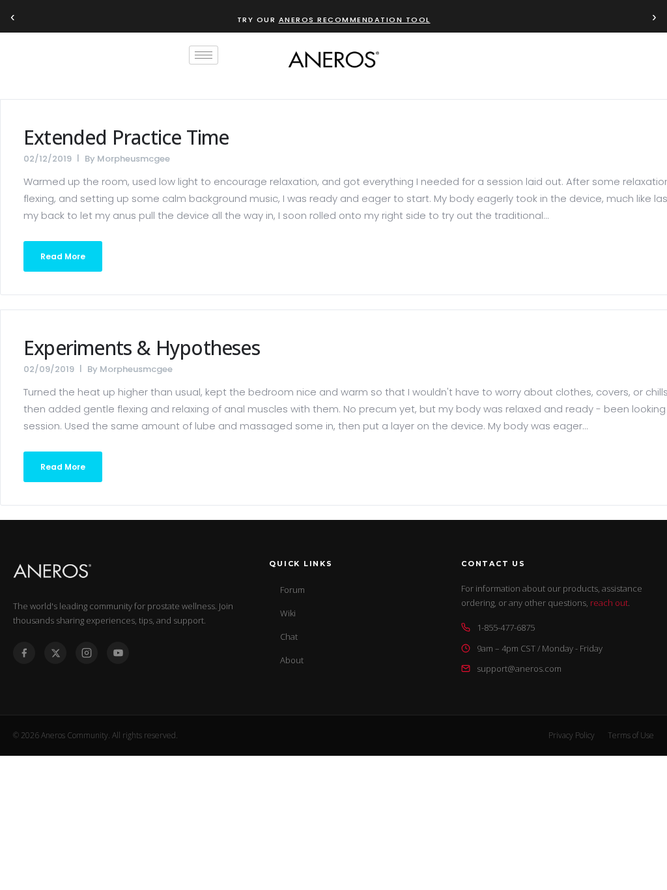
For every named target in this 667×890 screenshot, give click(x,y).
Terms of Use (631, 735)
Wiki (288, 613)
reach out (609, 603)
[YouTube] (118, 653)
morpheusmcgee (133, 158)
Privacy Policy (571, 735)
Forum (292, 590)
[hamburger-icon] (203, 55)
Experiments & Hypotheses (141, 347)
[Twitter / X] (55, 653)
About (292, 660)
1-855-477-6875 (506, 627)
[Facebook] (24, 653)
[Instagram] (87, 653)
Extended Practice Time (126, 137)
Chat (289, 636)
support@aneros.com (519, 668)
